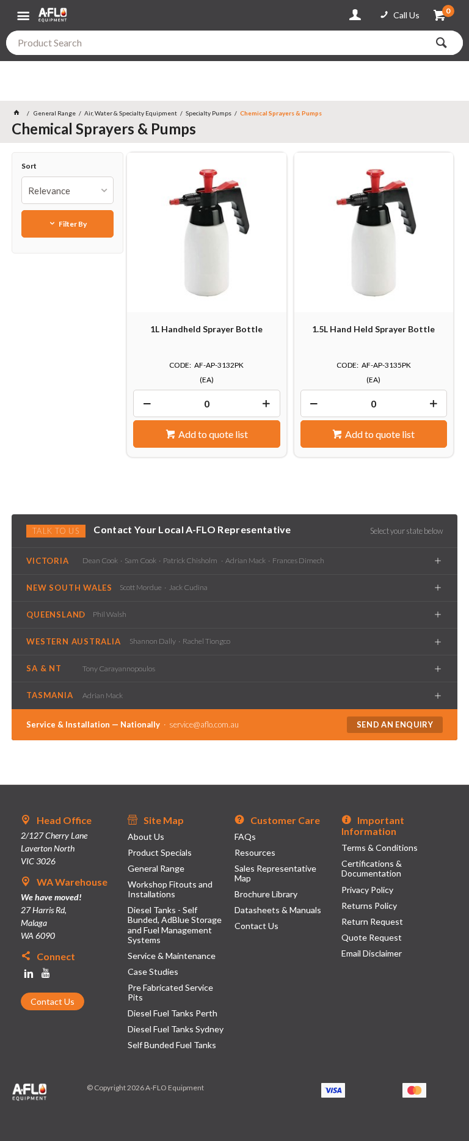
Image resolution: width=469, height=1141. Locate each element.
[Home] (18, 113)
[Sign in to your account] (357, 15)
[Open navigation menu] (25, 10)
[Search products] (444, 43)
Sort (29, 166)
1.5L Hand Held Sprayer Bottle (373, 329)
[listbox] (67, 190)
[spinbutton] (207, 403)
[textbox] (216, 43)
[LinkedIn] (29, 974)
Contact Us (53, 1001)
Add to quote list (213, 434)
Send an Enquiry (395, 724)
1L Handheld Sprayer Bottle (206, 329)
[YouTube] (45, 974)
